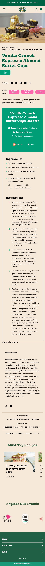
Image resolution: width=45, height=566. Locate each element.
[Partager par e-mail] (25, 83)
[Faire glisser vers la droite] (42, 467)
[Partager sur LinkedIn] (16, 83)
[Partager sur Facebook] (11, 83)
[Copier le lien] (30, 83)
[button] (36, 9)
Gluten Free (14, 92)
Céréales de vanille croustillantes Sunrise (22, 186)
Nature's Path (27, 92)
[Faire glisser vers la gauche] (2, 467)
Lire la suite (10, 476)
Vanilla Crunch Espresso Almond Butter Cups (22, 50)
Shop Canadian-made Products (22, 3)
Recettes (14, 47)
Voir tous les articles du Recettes (21, 433)
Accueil (5, 47)
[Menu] (4, 9)
